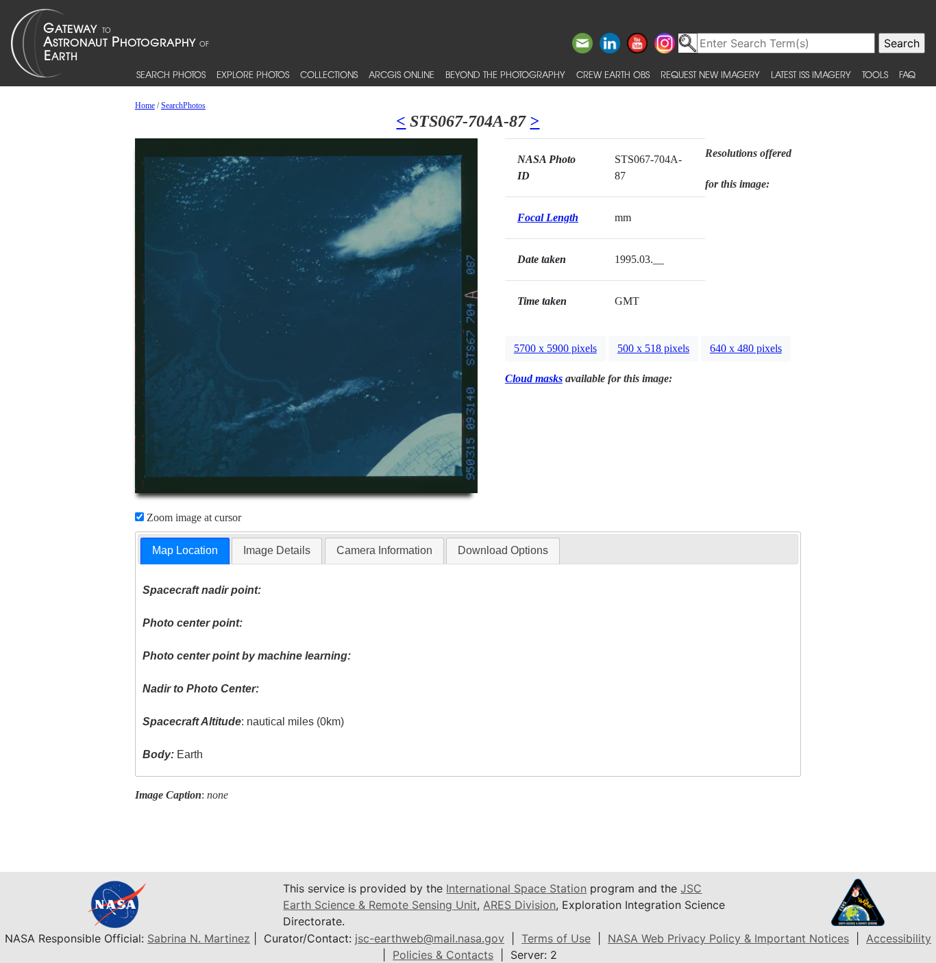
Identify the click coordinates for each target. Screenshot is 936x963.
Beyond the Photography (505, 74)
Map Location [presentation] (185, 550)
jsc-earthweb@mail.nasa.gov (429, 938)
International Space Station (516, 888)
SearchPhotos (183, 105)
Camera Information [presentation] (384, 550)
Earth (173, 754)
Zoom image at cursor (192, 517)
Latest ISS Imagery (811, 74)
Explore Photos (253, 74)
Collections (329, 74)
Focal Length (547, 217)
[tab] (185, 551)
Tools (875, 74)
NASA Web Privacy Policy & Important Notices (728, 938)
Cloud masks (534, 378)
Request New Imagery (710, 74)
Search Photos (171, 74)
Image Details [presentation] (276, 550)
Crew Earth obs (613, 74)
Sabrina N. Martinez (198, 938)
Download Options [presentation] (503, 550)
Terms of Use (556, 938)
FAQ (907, 74)
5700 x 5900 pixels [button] (555, 348)
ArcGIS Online (401, 74)
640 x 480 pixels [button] (746, 348)
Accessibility (898, 938)
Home (145, 105)
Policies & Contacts (443, 955)
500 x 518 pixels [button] (653, 348)
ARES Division (519, 905)
